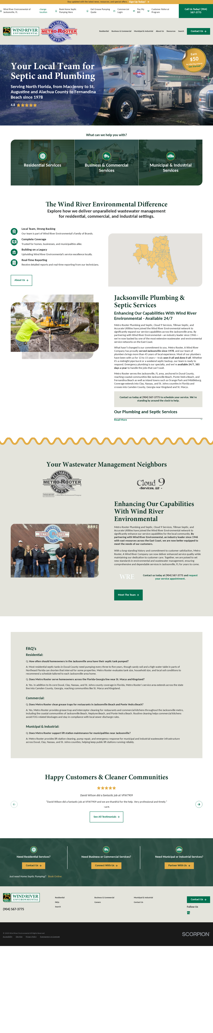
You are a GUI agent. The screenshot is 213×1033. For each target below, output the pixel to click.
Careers (97, 902)
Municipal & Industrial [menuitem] (143, 31)
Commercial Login (123, 11)
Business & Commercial (104, 898)
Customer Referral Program (160, 11)
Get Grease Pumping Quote (100, 11)
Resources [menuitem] (171, 31)
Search (58, 907)
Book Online (55, 876)
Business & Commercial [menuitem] (121, 31)
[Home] (21, 31)
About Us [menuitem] (160, 31)
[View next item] (198, 804)
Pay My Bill (140, 11)
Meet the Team (127, 595)
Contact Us (197, 31)
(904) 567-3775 (151, 397)
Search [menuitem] (181, 31)
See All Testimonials (105, 817)
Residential (59, 898)
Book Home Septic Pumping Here (67, 11)
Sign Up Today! (137, 2)
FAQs (57, 902)
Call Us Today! (196, 11)
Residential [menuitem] (104, 31)
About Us (19, 280)
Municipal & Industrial (143, 898)
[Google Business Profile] (188, 912)
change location (43, 11)
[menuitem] (7, 937)
